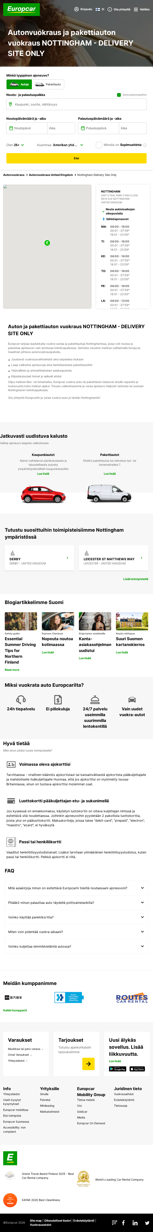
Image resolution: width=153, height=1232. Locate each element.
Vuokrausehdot (40, 1224)
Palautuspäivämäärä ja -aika (99, 119)
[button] (47, 243)
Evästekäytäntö (83, 1220)
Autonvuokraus (14, 174)
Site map (36, 1220)
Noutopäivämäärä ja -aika (26, 119)
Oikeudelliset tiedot (57, 1220)
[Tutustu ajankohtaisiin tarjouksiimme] (88, 1064)
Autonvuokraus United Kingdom (51, 174)
